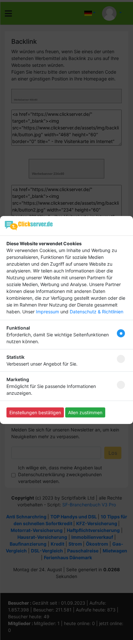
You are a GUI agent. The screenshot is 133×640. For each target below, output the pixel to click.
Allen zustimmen (85, 412)
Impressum (47, 311)
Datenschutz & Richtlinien (96, 311)
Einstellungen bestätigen (35, 412)
